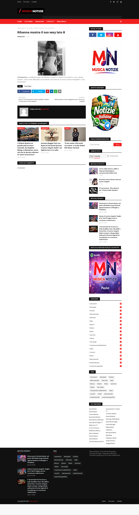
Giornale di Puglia (111, 422)
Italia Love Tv (93, 425)
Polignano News (111, 438)
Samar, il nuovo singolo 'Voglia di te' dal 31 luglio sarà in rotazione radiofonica (110, 218)
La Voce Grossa (94, 428)
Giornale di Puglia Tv (96, 422)
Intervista (105, 318)
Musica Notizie (93, 433)
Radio (105, 331)
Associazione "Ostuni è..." (113, 410)
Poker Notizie (93, 436)
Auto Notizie (93, 412)
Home (19, 2)
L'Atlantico (109, 430)
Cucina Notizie (93, 414)
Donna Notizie (110, 416)
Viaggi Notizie (110, 443)
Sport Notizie (93, 439)
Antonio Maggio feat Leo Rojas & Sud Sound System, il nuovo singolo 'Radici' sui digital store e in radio (51, 146)
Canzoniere (105, 304)
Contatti (34, 2)
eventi (105, 356)
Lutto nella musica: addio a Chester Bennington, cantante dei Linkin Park (109, 171)
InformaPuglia (110, 424)
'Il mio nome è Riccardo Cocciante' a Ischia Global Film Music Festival (74, 145)
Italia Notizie (110, 427)
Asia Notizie (93, 409)
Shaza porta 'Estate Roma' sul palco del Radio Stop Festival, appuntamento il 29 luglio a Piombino (110, 206)
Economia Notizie (94, 417)
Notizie (105, 328)
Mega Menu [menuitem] (61, 21)
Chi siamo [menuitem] (29, 21)
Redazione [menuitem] (39, 21)
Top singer (29, 28)
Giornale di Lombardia (96, 420)
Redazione (21, 36)
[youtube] (121, 2)
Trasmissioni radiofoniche (105, 345)
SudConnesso (110, 441)
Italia (105, 321)
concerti (105, 352)
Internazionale (105, 314)
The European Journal (96, 441)
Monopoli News (111, 433)
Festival (105, 311)
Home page (21, 28)
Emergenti (105, 307)
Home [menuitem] (19, 21)
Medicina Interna (94, 431)
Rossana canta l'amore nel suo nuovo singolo (110, 180)
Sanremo (105, 335)
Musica (105, 324)
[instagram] (117, 2)
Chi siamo (26, 2)
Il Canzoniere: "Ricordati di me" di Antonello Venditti (109, 189)
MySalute (109, 435)
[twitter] (114, 2)
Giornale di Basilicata (112, 419)
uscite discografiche (105, 366)
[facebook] (111, 2)
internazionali (105, 359)
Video (105, 349)
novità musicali (105, 363)
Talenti (105, 338)
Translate (96, 158)
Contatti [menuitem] (50, 21)
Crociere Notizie (111, 414)
